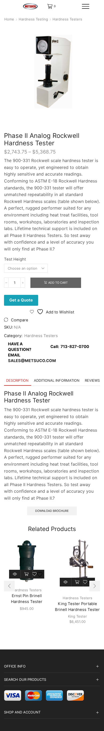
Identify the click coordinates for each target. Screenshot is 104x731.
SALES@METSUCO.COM (32, 360)
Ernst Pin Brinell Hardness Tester (26, 598)
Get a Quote (21, 300)
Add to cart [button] (27, 574)
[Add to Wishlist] (38, 574)
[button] (9, 586)
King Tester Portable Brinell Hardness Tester (77, 606)
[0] (47, 6)
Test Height (15, 259)
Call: (68, 346)
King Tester (77, 616)
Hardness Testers (67, 19)
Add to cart (58, 282)
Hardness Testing (33, 19)
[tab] (17, 380)
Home (9, 19)
